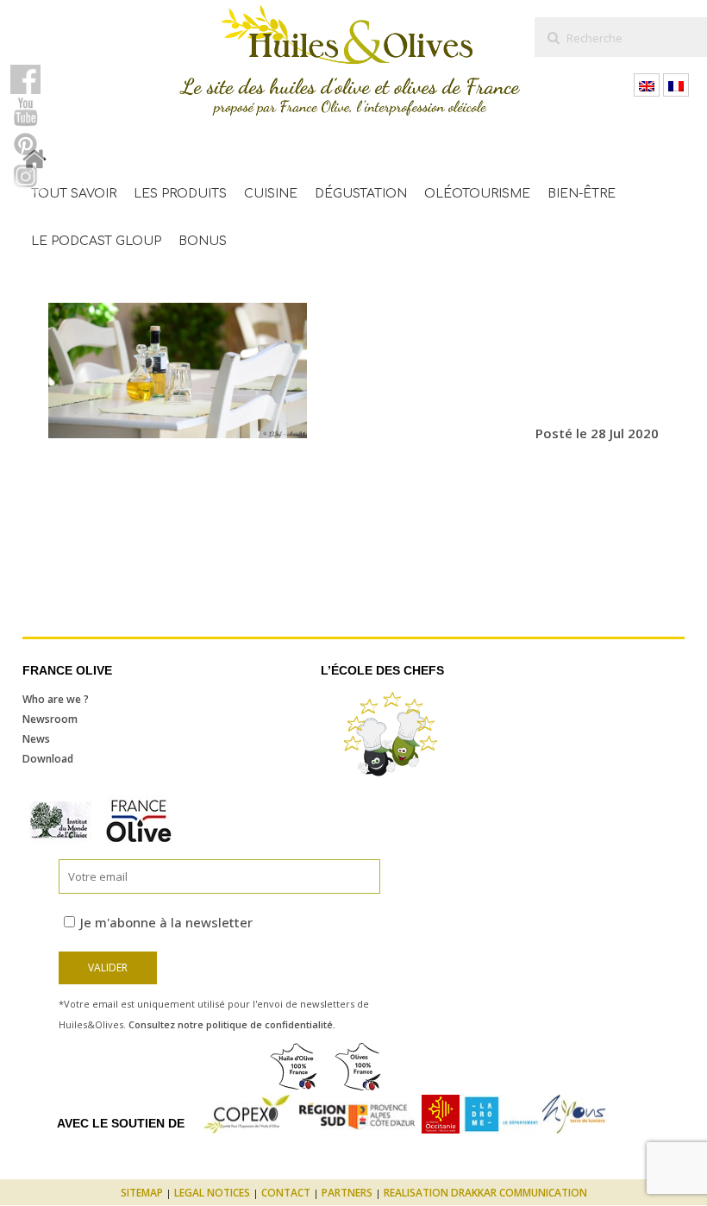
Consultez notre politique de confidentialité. (231, 1024)
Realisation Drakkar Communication (485, 1192)
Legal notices (212, 1192)
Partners (347, 1192)
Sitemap (142, 1192)
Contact (285, 1192)
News (36, 739)
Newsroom (50, 719)
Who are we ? (55, 699)
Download (47, 758)
